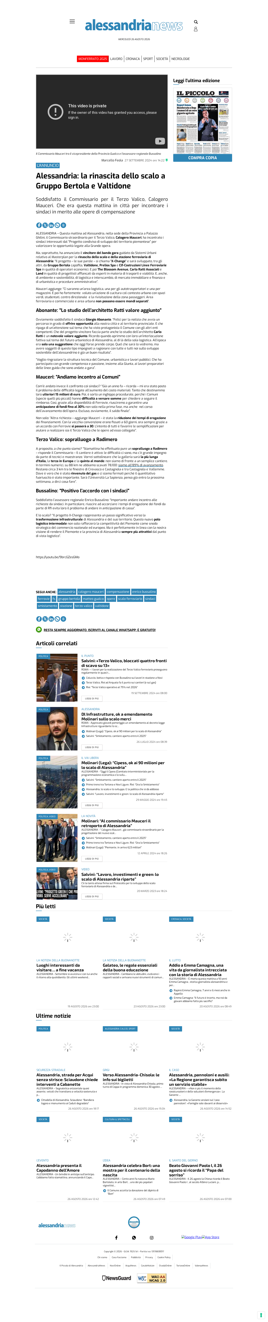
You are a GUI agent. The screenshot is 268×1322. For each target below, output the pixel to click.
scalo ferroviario (130, 599)
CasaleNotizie (148, 1265)
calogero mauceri (91, 592)
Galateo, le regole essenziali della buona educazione (130, 967)
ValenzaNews (201, 1265)
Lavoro (116, 59)
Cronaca (133, 59)
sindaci (150, 599)
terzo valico (83, 606)
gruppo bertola (69, 599)
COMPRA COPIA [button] (202, 158)
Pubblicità (136, 1257)
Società (162, 59)
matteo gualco (93, 599)
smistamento (47, 606)
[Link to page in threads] (63, 225)
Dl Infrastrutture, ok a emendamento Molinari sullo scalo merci (116, 716)
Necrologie (180, 59)
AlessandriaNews (97, 1265)
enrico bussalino (144, 592)
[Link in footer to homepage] (134, 1222)
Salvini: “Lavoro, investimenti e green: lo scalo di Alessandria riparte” (120, 876)
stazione (66, 606)
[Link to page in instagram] (152, 1238)
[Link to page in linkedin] (51, 225)
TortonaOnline (183, 1265)
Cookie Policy (164, 1257)
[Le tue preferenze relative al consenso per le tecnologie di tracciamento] (261, 1315)
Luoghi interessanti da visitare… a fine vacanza (60, 967)
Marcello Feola (112, 160)
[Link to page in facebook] (39, 225)
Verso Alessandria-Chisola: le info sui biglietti (131, 1077)
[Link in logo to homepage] (134, 27)
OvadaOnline (165, 1265)
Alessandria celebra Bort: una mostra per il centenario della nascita (131, 1170)
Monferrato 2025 (92, 59)
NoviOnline (115, 1265)
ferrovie (44, 599)
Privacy (149, 1257)
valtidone (102, 606)
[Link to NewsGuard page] (118, 1278)
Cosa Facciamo (119, 1257)
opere (111, 599)
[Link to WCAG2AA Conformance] (150, 1278)
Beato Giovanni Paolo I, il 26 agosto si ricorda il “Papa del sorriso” (196, 1170)
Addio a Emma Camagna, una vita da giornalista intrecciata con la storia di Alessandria (198, 970)
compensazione (118, 592)
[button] (196, 22)
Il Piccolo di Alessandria (72, 1265)
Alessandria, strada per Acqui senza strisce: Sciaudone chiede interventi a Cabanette (67, 1079)
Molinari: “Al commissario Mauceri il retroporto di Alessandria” (116, 823)
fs (54, 599)
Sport (148, 59)
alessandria (66, 592)
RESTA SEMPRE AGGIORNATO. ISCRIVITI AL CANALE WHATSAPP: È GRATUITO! (100, 630)
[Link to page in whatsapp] (57, 225)
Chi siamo (103, 1257)
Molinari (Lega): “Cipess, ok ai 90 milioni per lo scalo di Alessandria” (123, 765)
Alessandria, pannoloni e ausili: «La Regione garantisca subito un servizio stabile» (199, 1079)
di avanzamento (140, 465)
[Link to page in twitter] (45, 225)
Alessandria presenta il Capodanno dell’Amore (59, 1167)
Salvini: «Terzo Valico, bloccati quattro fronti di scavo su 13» (124, 663)
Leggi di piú (92, 698)
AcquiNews (131, 1265)
